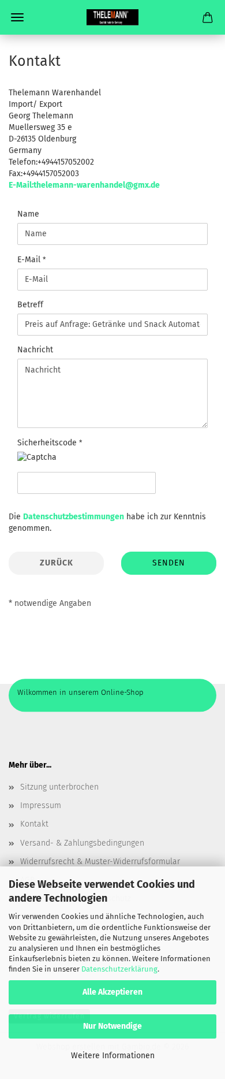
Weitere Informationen (113, 1056)
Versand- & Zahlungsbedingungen (82, 843)
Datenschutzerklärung (119, 969)
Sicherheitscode (48, 443)
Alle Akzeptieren (112, 992)
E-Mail (30, 260)
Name (28, 214)
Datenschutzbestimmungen (73, 517)
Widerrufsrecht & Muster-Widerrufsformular (100, 861)
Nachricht (35, 350)
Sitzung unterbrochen (59, 787)
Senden (168, 563)
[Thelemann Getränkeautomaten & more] (112, 17)
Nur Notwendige (112, 1026)
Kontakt (34, 824)
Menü (17, 17)
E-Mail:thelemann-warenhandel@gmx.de (84, 185)
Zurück (56, 563)
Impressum (40, 805)
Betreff (30, 305)
